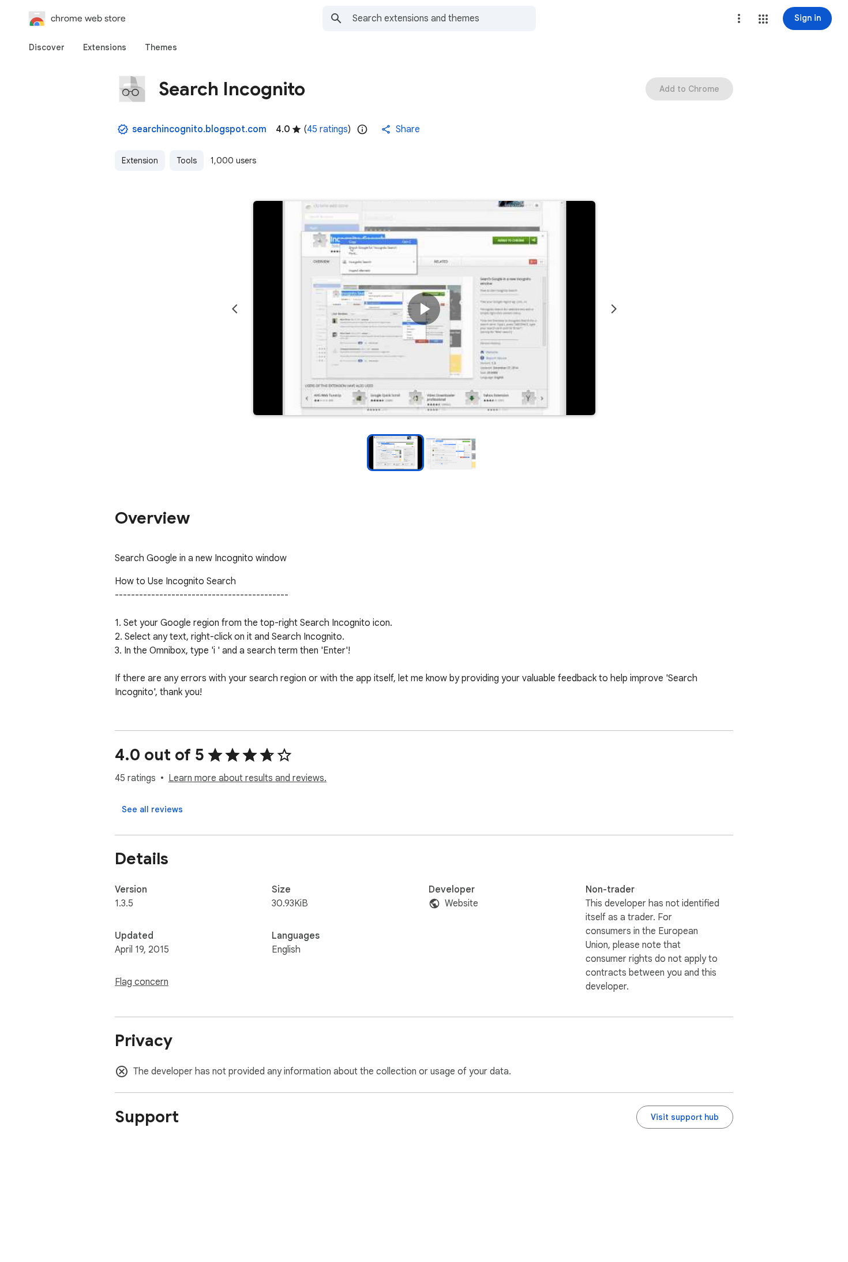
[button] (763, 19)
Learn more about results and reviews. (247, 778)
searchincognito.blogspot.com (199, 129)
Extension (140, 160)
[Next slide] (613, 308)
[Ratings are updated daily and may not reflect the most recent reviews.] (362, 129)
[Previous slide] (234, 308)
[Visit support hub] (684, 1117)
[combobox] (444, 18)
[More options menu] (739, 18)
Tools (187, 160)
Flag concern (141, 982)
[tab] (47, 47)
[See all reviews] (152, 809)
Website (461, 903)
